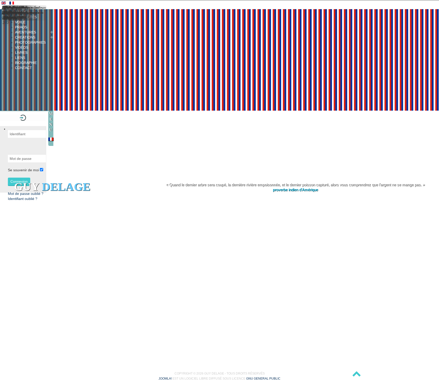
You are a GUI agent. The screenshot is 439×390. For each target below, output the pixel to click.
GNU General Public (263, 378)
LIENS (20, 58)
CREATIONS (25, 37)
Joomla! (165, 378)
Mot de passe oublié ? (25, 194)
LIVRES (21, 52)
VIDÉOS (21, 47)
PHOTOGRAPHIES (30, 42)
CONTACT (23, 68)
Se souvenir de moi (23, 170)
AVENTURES (25, 32)
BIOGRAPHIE (26, 63)
